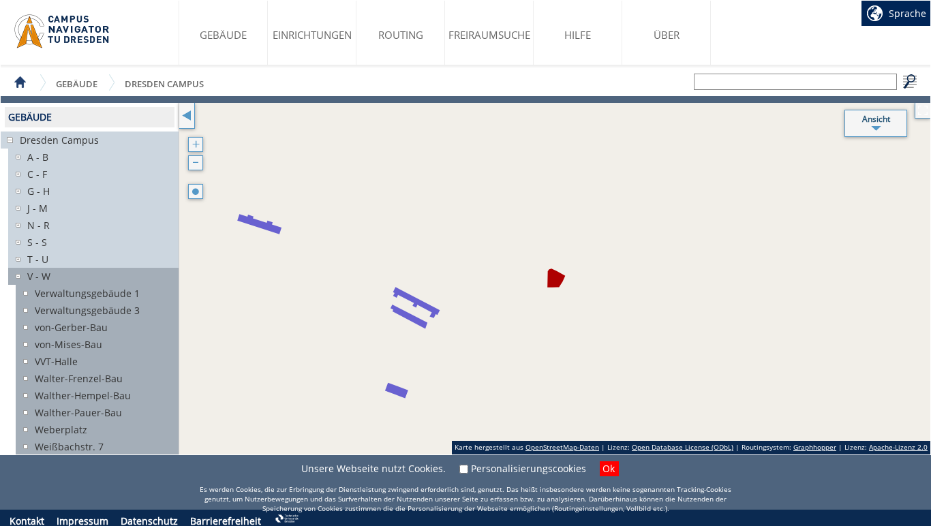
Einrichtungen (312, 35)
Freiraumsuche (489, 35)
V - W (38, 276)
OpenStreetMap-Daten (562, 447)
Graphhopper (814, 447)
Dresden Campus (164, 83)
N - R (38, 225)
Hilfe (577, 35)
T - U (37, 259)
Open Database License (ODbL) (682, 447)
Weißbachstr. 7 (69, 446)
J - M (37, 208)
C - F (37, 174)
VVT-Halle (56, 361)
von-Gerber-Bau (71, 327)
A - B (37, 157)
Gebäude (223, 35)
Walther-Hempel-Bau (83, 395)
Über (667, 35)
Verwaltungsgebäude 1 (87, 293)
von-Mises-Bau (68, 344)
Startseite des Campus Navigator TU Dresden (62, 31)
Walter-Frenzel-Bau (79, 378)
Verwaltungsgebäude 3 (87, 310)
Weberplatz (61, 429)
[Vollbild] (922, 111)
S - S (37, 242)
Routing (400, 35)
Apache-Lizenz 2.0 (898, 447)
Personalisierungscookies (528, 468)
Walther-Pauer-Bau (78, 412)
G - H (38, 191)
